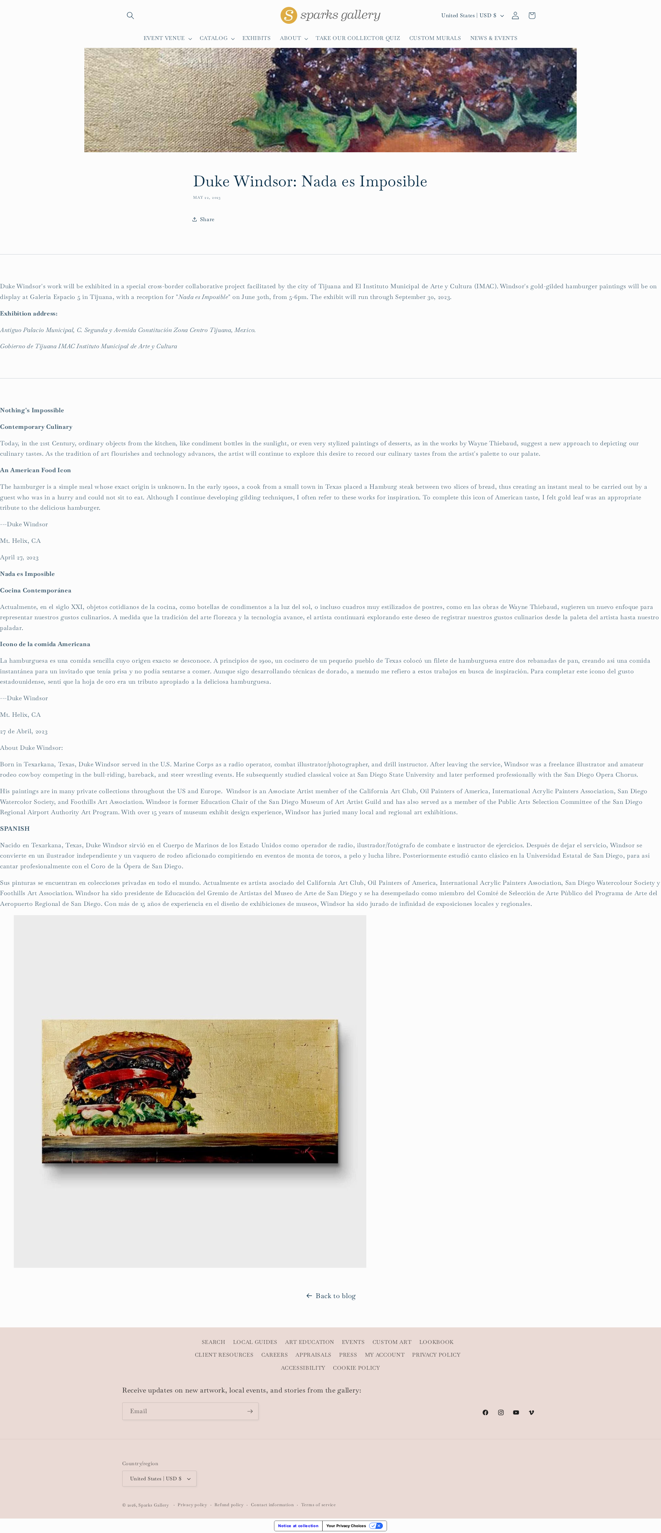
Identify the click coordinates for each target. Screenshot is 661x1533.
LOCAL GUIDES (255, 1342)
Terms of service (318, 1505)
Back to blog (336, 1295)
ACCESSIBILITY (303, 1368)
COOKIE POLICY (356, 1368)
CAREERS (274, 1354)
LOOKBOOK (436, 1342)
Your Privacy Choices (346, 1525)
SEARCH (213, 1342)
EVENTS (353, 1342)
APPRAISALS (313, 1354)
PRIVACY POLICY (436, 1354)
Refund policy (228, 1505)
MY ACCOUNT (385, 1354)
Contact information (272, 1505)
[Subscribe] (250, 1411)
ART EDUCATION (309, 1342)
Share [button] (207, 219)
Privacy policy (192, 1505)
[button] (130, 15)
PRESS (348, 1354)
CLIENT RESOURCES (224, 1354)
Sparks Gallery (153, 1505)
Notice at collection (298, 1525)
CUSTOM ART (392, 1342)
